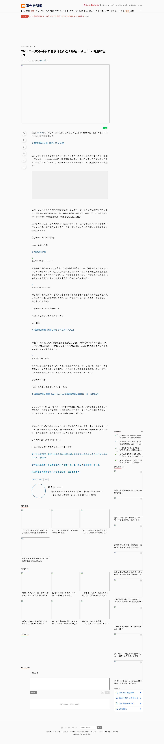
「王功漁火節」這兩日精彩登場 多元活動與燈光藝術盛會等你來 (34, 531)
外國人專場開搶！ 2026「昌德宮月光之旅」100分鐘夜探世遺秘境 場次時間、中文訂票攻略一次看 (131, 461)
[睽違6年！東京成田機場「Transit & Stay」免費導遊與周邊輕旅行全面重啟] (95, 609)
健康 (86, 11)
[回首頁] (34, 6)
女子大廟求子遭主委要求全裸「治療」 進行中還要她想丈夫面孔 (127, 655)
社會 (52, 11)
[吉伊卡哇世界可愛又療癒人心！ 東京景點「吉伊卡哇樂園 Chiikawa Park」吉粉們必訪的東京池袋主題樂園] (35, 609)
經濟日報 (96, 5)
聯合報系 (93, 732)
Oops (117, 11)
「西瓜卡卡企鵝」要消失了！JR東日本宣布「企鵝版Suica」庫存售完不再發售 (131, 449)
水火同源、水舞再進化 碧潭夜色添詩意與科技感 (65, 531)
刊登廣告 (48, 732)
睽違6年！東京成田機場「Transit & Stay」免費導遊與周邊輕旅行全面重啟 (95, 622)
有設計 (112, 5)
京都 (40, 480)
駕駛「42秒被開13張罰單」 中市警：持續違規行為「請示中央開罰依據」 (127, 518)
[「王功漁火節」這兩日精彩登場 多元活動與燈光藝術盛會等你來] (35, 518)
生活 (76, 11)
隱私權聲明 (85, 732)
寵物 (81, 11)
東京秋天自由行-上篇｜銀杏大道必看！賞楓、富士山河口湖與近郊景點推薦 (35, 594)
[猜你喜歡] (142, 467)
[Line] (23, 140)
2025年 (40, 132)
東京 (34, 480)
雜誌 (132, 11)
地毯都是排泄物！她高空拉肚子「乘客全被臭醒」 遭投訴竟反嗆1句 (127, 600)
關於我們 (107, 732)
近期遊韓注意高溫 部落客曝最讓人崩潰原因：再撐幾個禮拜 (130, 436)
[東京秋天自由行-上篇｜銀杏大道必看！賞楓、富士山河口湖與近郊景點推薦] (35, 581)
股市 (66, 11)
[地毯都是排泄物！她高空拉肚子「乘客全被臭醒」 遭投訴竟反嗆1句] (128, 588)
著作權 (79, 732)
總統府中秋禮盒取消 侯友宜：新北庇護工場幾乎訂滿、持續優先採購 (128, 573)
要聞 (28, 11)
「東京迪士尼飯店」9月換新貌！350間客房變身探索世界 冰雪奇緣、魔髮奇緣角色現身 (95, 594)
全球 (47, 11)
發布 (107, 692)
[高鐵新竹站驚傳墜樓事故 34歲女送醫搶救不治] (128, 479)
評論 (102, 11)
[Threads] (23, 146)
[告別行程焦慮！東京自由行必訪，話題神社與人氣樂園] (65, 581)
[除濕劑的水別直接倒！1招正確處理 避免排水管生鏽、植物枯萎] (128, 669)
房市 (71, 11)
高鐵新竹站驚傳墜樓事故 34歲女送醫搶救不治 (128, 491)
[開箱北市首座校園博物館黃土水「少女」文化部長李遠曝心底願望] (95, 518)
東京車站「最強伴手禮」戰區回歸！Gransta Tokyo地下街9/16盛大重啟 (64, 622)
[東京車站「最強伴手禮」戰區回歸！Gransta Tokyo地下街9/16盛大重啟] (65, 609)
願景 (126, 5)
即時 (23, 11)
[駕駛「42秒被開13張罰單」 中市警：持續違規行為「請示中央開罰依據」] (128, 506)
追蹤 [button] (60, 487)
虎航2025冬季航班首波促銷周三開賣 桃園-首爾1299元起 (35, 559)
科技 (112, 11)
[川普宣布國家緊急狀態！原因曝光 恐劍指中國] (128, 615)
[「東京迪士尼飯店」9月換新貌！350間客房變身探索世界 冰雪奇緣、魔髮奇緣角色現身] (95, 581)
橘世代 (91, 11)
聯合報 (88, 5)
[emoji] (102, 692)
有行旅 (119, 5)
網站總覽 (115, 732)
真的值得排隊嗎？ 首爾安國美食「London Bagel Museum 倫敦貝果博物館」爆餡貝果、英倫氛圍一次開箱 (131, 455)
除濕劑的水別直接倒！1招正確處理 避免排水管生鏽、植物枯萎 (128, 682)
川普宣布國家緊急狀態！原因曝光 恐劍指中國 (127, 627)
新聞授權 (65, 732)
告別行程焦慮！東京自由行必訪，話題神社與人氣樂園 (64, 594)
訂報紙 (101, 732)
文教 (97, 11)
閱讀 (122, 11)
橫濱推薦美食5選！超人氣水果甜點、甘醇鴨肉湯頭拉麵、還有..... (77, 491)
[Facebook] (23, 133)
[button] (138, 5)
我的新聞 (133, 5)
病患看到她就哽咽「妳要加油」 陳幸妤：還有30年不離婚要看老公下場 (128, 546)
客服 (59, 732)
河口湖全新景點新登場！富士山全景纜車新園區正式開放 (73, 495)
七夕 (46, 480)
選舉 (33, 11)
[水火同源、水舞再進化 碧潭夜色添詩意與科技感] (65, 518)
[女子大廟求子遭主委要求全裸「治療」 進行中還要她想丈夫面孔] (128, 642)
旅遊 (127, 11)
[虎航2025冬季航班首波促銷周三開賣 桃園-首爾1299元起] (35, 546)
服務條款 (73, 732)
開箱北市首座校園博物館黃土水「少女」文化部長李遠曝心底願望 (94, 531)
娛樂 (37, 11)
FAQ (55, 732)
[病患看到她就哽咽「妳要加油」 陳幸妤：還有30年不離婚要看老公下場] (128, 533)
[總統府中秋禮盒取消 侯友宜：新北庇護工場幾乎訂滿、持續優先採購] (128, 561)
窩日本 (42, 61)
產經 (62, 11)
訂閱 (99, 727)
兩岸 (107, 11)
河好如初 (104, 5)
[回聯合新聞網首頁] (23, 6)
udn (22, 46)
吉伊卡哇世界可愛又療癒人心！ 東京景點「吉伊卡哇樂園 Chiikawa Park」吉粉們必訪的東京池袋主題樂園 (35, 622)
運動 (42, 11)
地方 (57, 11)
